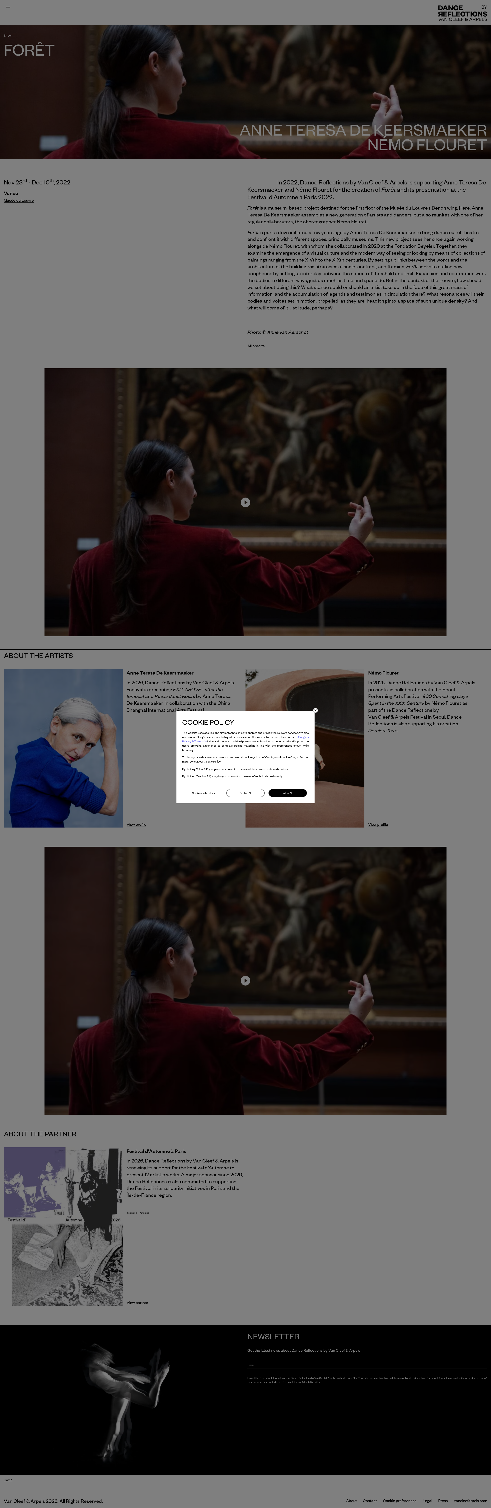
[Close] (315, 710)
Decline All (245, 793)
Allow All (287, 793)
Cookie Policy (212, 761)
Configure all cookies (203, 793)
